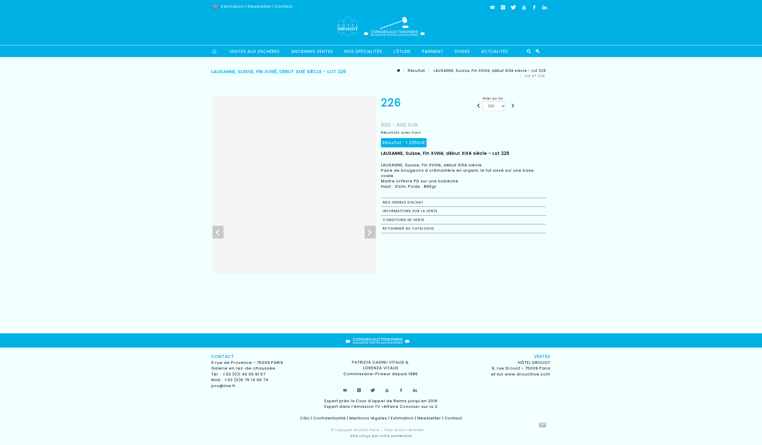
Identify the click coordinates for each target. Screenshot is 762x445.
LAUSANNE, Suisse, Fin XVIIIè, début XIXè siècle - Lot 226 (489, 70)
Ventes (542, 356)
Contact (284, 6)
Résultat (416, 70)
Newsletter (259, 6)
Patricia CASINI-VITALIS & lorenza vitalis (381, 365)
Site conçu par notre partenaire (381, 435)
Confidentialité (329, 418)
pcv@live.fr (223, 386)
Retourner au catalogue (408, 228)
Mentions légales (368, 418)
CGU (305, 418)
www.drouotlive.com (527, 374)
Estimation (232, 6)
